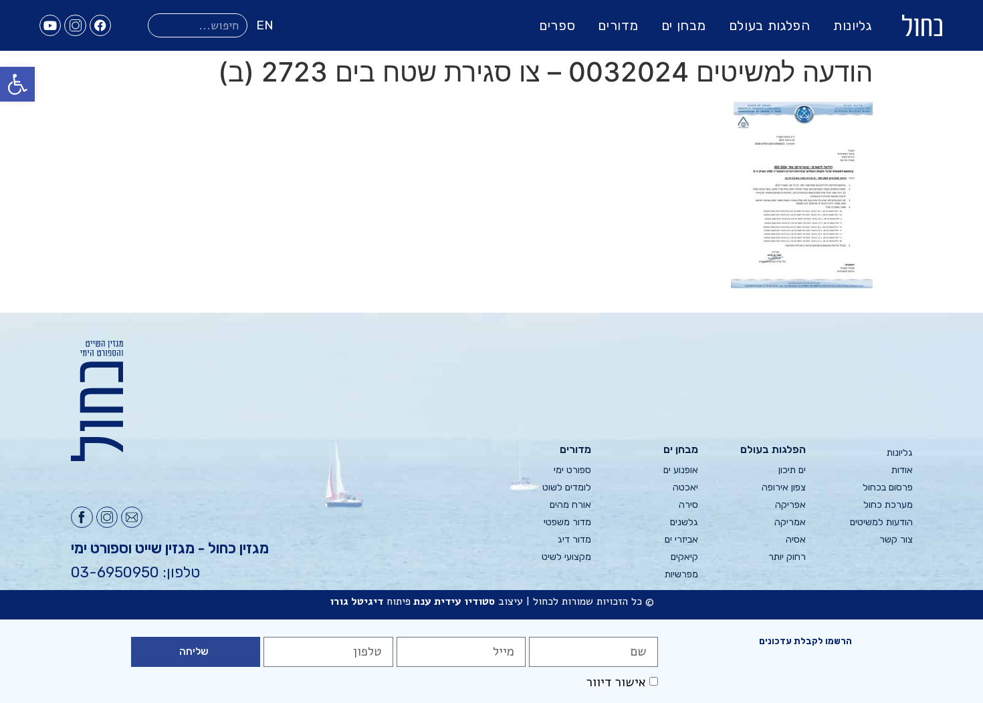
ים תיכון (791, 470)
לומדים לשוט (566, 487)
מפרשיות (681, 574)
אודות (902, 470)
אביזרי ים (681, 539)
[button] (17, 84)
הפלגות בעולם (769, 25)
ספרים (557, 25)
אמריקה (789, 522)
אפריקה (790, 505)
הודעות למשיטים (881, 522)
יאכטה (685, 487)
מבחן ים (683, 25)
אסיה (795, 539)
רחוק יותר (786, 557)
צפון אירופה (783, 487)
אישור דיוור (616, 682)
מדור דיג (574, 539)
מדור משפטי (567, 522)
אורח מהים (570, 505)
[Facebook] (100, 25)
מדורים (618, 25)
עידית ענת (437, 601)
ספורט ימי (572, 470)
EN (265, 25)
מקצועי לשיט (566, 557)
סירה (688, 505)
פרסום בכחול (888, 487)
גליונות (852, 25)
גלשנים (684, 522)
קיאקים (684, 557)
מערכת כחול (888, 505)
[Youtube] (50, 25)
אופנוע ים (680, 470)
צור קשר (896, 539)
